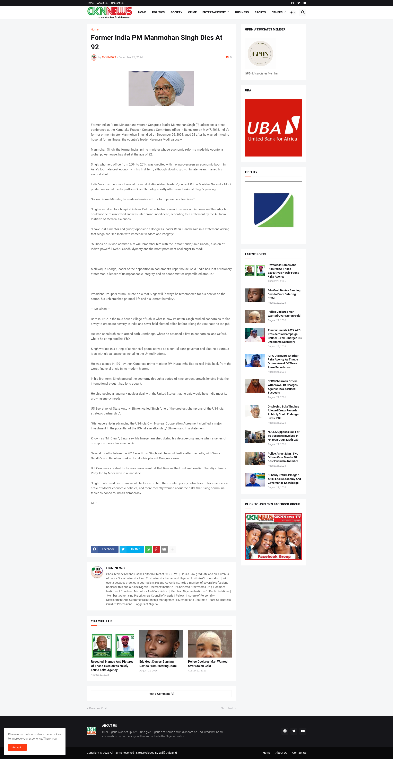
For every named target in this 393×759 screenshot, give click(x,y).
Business (242, 12)
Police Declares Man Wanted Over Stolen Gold (207, 664)
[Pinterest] (156, 549)
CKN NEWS (115, 568)
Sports (260, 12)
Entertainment (214, 12)
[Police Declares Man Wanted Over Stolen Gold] (210, 644)
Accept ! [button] (17, 747)
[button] (292, 12)
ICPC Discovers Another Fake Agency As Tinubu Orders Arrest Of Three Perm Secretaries (283, 361)
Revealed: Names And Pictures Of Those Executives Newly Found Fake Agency (112, 666)
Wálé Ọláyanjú (168, 752)
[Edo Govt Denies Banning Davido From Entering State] (161, 644)
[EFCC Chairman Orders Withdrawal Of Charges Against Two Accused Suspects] (255, 386)
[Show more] (172, 549)
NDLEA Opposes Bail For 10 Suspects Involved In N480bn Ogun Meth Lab (283, 435)
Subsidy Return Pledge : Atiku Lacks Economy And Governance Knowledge (284, 478)
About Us (102, 3)
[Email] (164, 549)
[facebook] (292, 3)
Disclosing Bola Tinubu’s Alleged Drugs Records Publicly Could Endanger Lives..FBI (283, 412)
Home (90, 3)
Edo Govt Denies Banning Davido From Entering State (158, 664)
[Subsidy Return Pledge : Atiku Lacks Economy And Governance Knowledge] (255, 479)
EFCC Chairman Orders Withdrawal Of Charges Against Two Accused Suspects (283, 387)
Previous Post (98, 708)
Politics (158, 12)
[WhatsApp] (148, 549)
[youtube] (305, 3)
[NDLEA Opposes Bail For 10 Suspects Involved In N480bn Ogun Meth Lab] (255, 436)
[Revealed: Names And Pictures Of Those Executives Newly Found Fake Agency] (112, 644)
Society (176, 12)
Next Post (227, 708)
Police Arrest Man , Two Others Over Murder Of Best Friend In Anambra (283, 457)
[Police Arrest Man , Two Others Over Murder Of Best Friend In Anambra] (255, 458)
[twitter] (298, 3)
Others (277, 12)
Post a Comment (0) (161, 693)
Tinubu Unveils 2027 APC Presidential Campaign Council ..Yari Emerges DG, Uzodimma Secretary (285, 336)
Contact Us (117, 3)
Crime (192, 12)
